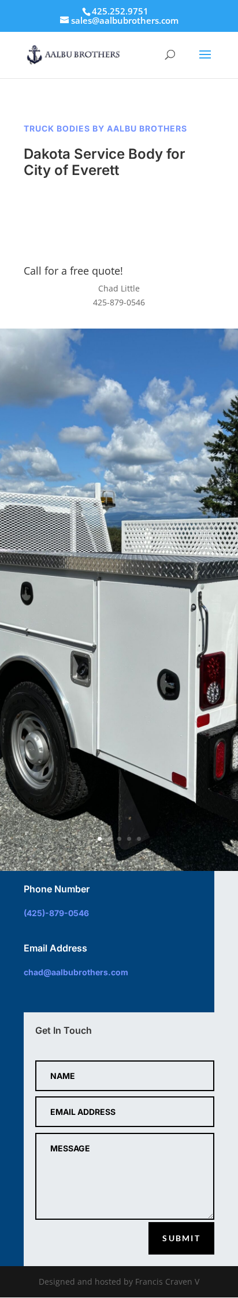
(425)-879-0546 (56, 913)
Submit (181, 1238)
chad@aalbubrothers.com (76, 972)
